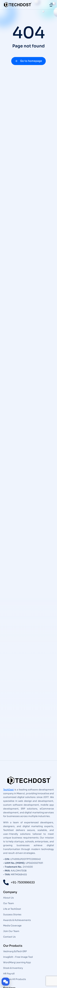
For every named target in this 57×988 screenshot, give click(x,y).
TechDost (8, 789)
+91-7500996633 (23, 882)
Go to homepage (31, 61)
